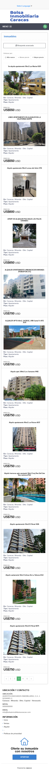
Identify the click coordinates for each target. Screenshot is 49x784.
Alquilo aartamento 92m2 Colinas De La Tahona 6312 (24, 575)
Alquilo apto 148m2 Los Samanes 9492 (24, 372)
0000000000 (8, 706)
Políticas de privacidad (13, 734)
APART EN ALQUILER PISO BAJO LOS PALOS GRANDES (24, 220)
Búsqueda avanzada (25, 45)
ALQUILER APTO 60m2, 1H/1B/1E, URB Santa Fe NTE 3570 (24, 321)
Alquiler (7, 727)
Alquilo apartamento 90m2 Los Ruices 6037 (24, 422)
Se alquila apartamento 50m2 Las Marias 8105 (24, 66)
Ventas (6, 723)
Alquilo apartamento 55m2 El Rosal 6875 (24, 626)
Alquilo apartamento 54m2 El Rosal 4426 (24, 524)
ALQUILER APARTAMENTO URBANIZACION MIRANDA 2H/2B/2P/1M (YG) (24, 271)
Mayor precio (39, 57)
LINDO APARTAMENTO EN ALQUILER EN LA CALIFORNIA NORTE (24, 118)
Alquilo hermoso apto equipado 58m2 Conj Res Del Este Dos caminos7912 (24, 474)
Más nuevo (11, 57)
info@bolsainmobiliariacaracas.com (17, 712)
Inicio (6, 720)
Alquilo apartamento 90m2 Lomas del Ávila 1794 (24, 168)
